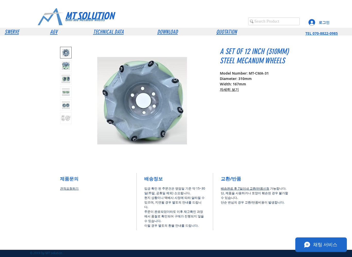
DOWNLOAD (167, 32)
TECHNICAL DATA (108, 32)
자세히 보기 (229, 89)
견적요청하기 (69, 188)
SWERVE (12, 32)
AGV (53, 32)
